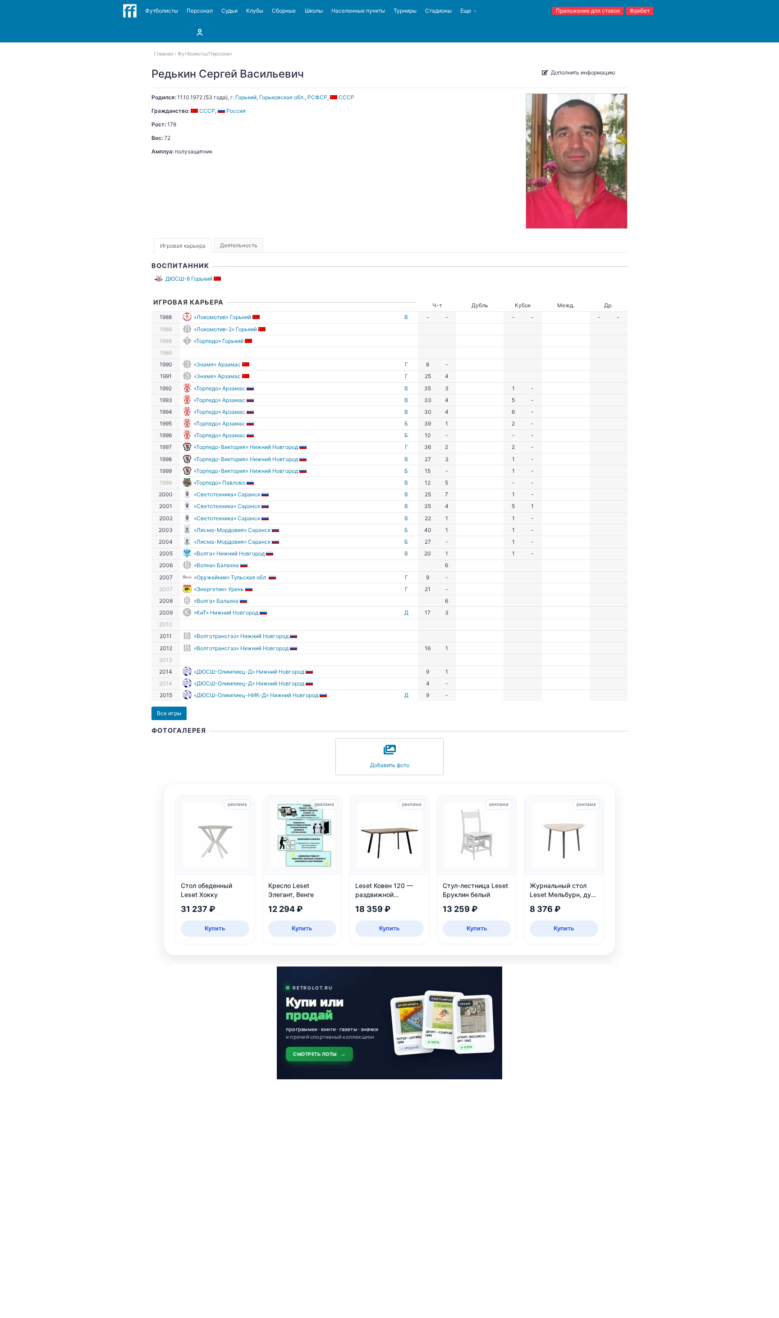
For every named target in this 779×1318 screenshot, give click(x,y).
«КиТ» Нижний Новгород (226, 612)
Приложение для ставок (588, 10)
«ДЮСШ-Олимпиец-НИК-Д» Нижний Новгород (256, 695)
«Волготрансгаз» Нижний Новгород (241, 636)
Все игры (169, 713)
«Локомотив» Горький (222, 317)
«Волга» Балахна (216, 600)
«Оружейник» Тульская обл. (230, 577)
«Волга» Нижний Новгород (229, 553)
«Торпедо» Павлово (219, 482)
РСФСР (317, 97)
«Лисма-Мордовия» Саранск (232, 530)
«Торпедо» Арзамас (219, 388)
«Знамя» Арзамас (217, 364)
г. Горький (243, 97)
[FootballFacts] (130, 11)
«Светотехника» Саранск (227, 494)
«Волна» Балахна (216, 565)
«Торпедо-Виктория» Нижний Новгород (246, 447)
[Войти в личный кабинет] (199, 32)
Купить (215, 928)
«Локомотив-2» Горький (225, 329)
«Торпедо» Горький (218, 341)
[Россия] (251, 388)
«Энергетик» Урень (219, 589)
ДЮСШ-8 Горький (188, 278)
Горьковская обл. (282, 97)
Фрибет (640, 10)
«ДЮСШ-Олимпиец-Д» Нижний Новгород (249, 671)
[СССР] (218, 278)
